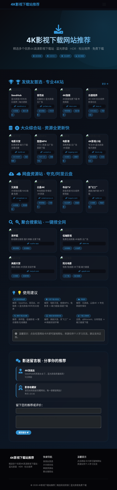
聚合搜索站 (48, 471)
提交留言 (23, 432)
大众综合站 (48, 464)
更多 (104, 84)
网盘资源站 (48, 468)
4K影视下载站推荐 (25, 4)
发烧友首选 (48, 461)
